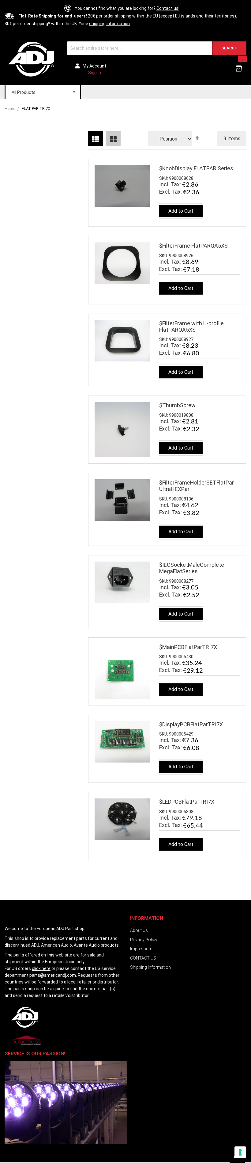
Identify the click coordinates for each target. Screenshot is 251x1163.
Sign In (94, 72)
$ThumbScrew (177, 405)
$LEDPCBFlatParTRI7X (186, 801)
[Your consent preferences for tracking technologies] (240, 1152)
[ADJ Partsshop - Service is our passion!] (31, 58)
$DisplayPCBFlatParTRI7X (191, 724)
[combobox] (156, 48)
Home (10, 108)
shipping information (109, 23)
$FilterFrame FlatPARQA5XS (193, 245)
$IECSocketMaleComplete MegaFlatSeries (191, 568)
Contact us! (167, 8)
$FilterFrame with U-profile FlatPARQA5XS (191, 326)
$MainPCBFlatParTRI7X (188, 647)
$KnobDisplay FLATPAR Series (196, 168)
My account (94, 66)
